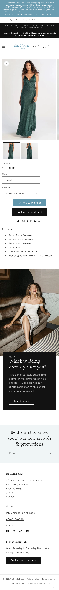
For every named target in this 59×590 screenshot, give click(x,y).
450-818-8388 (15, 519)
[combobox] (51, 46)
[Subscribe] (49, 453)
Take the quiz (22, 401)
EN (49, 46)
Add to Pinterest (32, 221)
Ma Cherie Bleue (17, 579)
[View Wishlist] (39, 46)
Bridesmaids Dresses (20, 239)
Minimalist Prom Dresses (23, 251)
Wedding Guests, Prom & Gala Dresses (30, 255)
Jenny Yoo (14, 247)
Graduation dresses (19, 243)
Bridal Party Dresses (20, 235)
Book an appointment (29, 212)
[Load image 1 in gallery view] (11, 151)
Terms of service (49, 579)
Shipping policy (17, 583)
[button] (3, 46)
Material (6, 187)
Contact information (36, 583)
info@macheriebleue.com (21, 513)
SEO (49, 583)
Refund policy (33, 579)
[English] (52, 587)
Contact (10, 525)
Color (5, 174)
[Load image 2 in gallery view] (29, 151)
